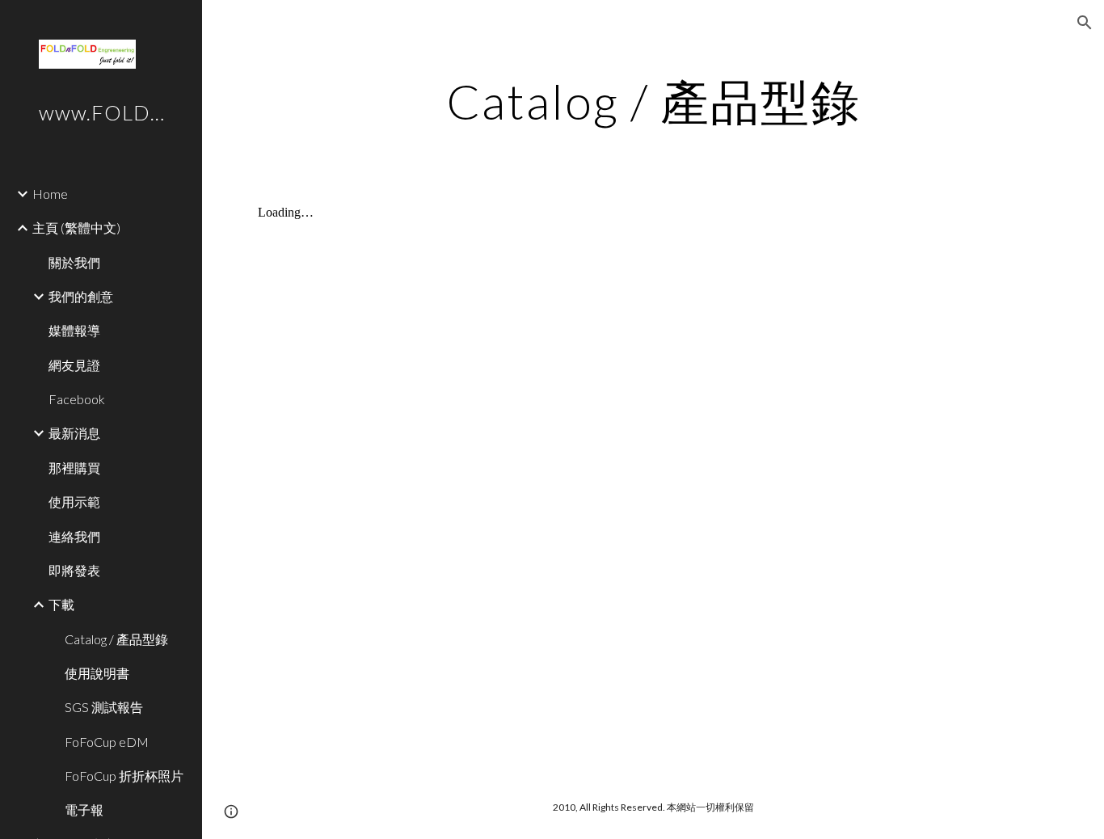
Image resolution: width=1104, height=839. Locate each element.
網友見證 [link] (74, 365)
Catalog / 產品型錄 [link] (116, 639)
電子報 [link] (84, 809)
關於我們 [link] (74, 262)
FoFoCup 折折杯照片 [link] (124, 775)
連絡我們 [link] (74, 536)
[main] (653, 101)
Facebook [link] (76, 399)
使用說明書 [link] (97, 673)
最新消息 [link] (74, 433)
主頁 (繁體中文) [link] (76, 227)
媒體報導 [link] (74, 330)
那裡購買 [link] (74, 467)
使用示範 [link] (74, 501)
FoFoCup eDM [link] (107, 741)
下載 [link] (61, 604)
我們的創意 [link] (80, 296)
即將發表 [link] (74, 570)
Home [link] (50, 193)
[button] (1084, 22)
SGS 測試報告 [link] (104, 707)
